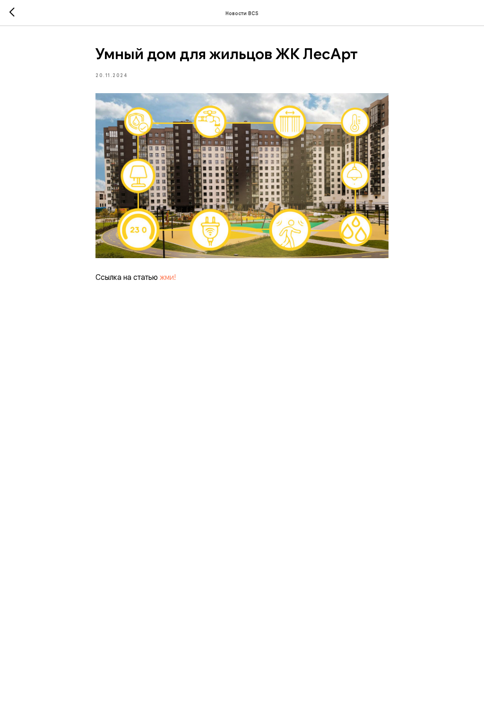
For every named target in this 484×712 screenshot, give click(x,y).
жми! (168, 277)
